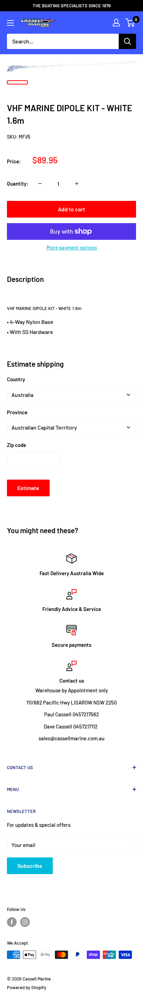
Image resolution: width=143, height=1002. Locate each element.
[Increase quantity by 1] (76, 183)
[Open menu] (10, 23)
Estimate (28, 487)
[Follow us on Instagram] (25, 922)
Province (17, 412)
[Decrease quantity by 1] (40, 183)
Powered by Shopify (26, 987)
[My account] (116, 22)
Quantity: (17, 183)
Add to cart (71, 209)
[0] (130, 22)
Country (16, 379)
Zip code (16, 445)
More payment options (72, 247)
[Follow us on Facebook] (12, 922)
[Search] (127, 41)
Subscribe (29, 865)
